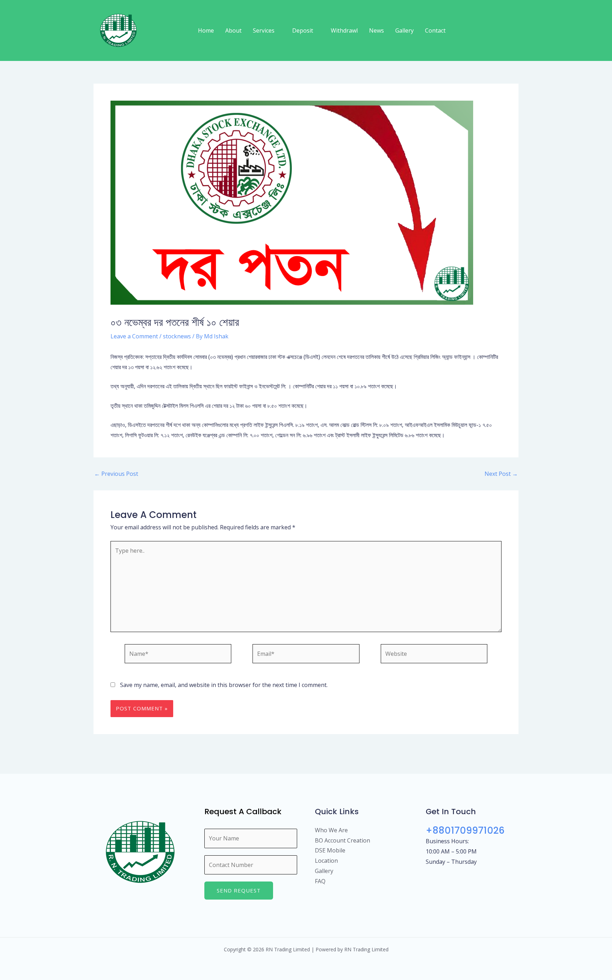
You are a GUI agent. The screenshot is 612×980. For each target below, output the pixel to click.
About (233, 30)
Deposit (302, 30)
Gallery (404, 30)
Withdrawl (344, 30)
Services (263, 30)
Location (326, 860)
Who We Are (331, 830)
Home (206, 30)
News (376, 30)
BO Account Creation (342, 840)
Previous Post (116, 474)
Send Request (239, 890)
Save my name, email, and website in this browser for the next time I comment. (224, 685)
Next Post (501, 474)
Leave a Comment (134, 336)
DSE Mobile (330, 850)
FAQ (320, 881)
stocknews (177, 336)
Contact (435, 30)
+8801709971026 (465, 830)
